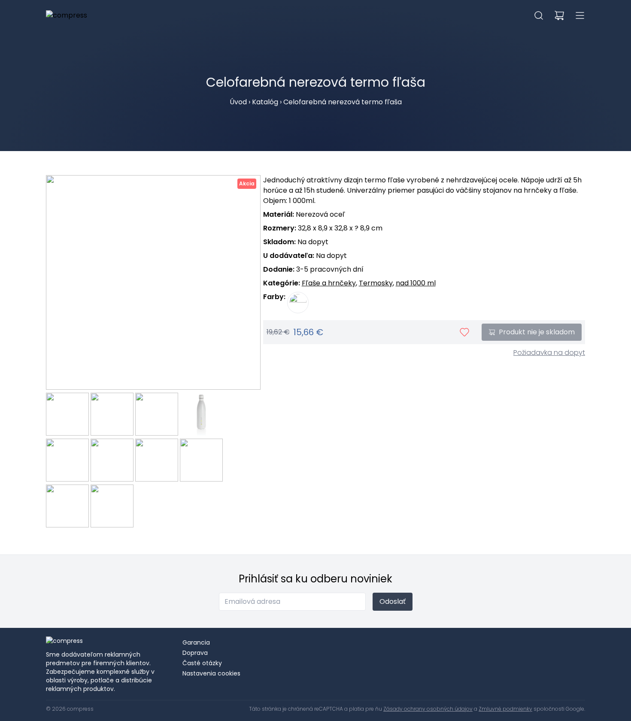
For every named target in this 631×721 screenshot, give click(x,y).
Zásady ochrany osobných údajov (428, 708)
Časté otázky (202, 663)
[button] (539, 15)
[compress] (66, 15)
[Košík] (559, 15)
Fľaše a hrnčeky (329, 283)
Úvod (238, 102)
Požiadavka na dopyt (549, 352)
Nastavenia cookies (211, 673)
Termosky (376, 283)
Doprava (195, 652)
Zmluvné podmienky (505, 708)
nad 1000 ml (416, 283)
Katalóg (265, 102)
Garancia (196, 642)
